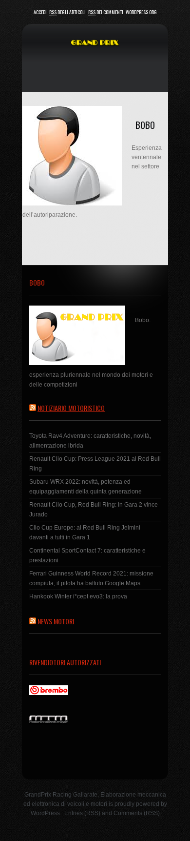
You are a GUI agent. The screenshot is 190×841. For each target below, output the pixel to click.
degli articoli (67, 12)
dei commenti (105, 12)
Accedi (40, 12)
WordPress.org (141, 12)
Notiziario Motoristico (71, 408)
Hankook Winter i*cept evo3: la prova (78, 596)
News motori (56, 621)
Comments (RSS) (137, 813)
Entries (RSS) (82, 813)
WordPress (45, 813)
